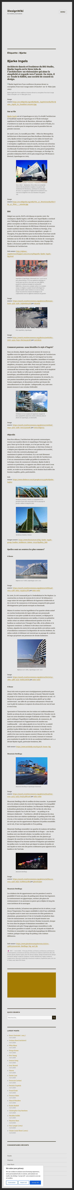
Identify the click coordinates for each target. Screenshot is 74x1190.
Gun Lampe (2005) (16, 1126)
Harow (11, 1070)
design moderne (18, 956)
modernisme (11, 958)
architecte (36, 951)
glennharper (37, 881)
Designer (26, 956)
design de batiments (45, 954)
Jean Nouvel (13, 1065)
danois (32, 954)
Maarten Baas (14, 1121)
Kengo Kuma (13, 1050)
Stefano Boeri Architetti (17, 1040)
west (13, 960)
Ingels (44, 956)
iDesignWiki (15, 10)
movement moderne (34, 958)
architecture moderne (36, 952)
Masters (10, 1160)
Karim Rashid (14, 1106)
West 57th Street (20, 960)
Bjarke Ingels (17, 61)
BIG (51, 952)
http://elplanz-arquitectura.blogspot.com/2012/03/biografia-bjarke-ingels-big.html (29, 253)
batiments (46, 952)
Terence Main (14, 1095)
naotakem (37, 340)
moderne (49, 956)
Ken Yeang (13, 1055)
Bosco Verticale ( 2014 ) (17, 1035)
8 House (25, 951)
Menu (62, 12)
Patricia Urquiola (15, 1085)
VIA (52, 958)
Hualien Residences (36, 956)
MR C (11, 951)
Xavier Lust (13, 1075)
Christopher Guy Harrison (18, 1111)
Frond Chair (13, 1090)
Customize (11, 1182)
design (36, 954)
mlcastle (37, 303)
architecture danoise (23, 952)
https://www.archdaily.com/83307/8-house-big (33, 747)
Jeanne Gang (13, 1060)
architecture (43, 951)
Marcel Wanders (15, 1101)
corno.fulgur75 (39, 427)
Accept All (35, 1182)
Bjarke (14, 954)
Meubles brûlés (14, 1116)
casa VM (26, 954)
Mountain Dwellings (22, 958)
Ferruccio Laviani (15, 1080)
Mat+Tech (10, 1164)
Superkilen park (45, 958)
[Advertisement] (37, 35)
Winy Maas (13, 1045)
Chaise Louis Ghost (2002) (18, 1131)
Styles (9, 1156)
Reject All (23, 1182)
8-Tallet (30, 951)
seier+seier (36, 590)
